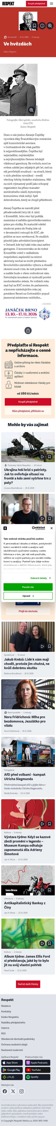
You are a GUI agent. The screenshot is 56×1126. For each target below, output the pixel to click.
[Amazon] (12, 1077)
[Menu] (51, 3)
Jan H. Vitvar (9, 859)
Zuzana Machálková (13, 488)
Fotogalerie (9, 770)
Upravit (26, 595)
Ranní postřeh (14, 712)
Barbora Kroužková (12, 673)
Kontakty (6, 1011)
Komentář (12, 37)
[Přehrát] (42, 457)
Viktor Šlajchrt (10, 52)
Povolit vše (28, 587)
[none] (50, 25)
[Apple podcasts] (37, 1063)
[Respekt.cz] (8, 3)
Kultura (7, 832)
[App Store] (12, 1063)
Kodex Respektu (10, 1017)
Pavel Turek (9, 970)
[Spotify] (37, 1077)
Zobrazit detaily (38, 578)
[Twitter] (13, 1094)
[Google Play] (12, 1070)
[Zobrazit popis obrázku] (42, 25)
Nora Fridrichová (11, 731)
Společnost (9, 655)
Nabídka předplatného (13, 1022)
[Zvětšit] (28, 21)
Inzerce (5, 1028)
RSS (3, 1033)
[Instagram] (21, 1094)
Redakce (6, 1006)
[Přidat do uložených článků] (49, 457)
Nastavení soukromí (12, 1050)
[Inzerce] (28, 313)
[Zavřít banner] (51, 528)
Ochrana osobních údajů (14, 1044)
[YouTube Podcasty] (37, 1070)
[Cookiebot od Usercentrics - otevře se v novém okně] (33, 528)
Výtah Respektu (24, 465)
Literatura (8, 898)
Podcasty (12, 465)
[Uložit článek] (34, 25)
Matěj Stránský (10, 793)
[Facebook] (4, 1094)
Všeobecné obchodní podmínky (18, 1039)
